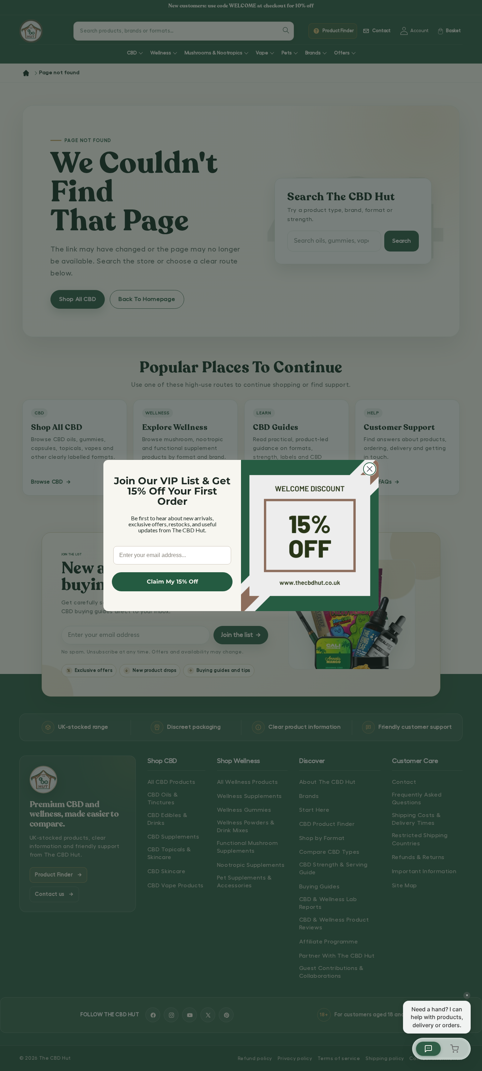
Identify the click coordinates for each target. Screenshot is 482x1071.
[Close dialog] (369, 469)
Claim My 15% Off (172, 581)
